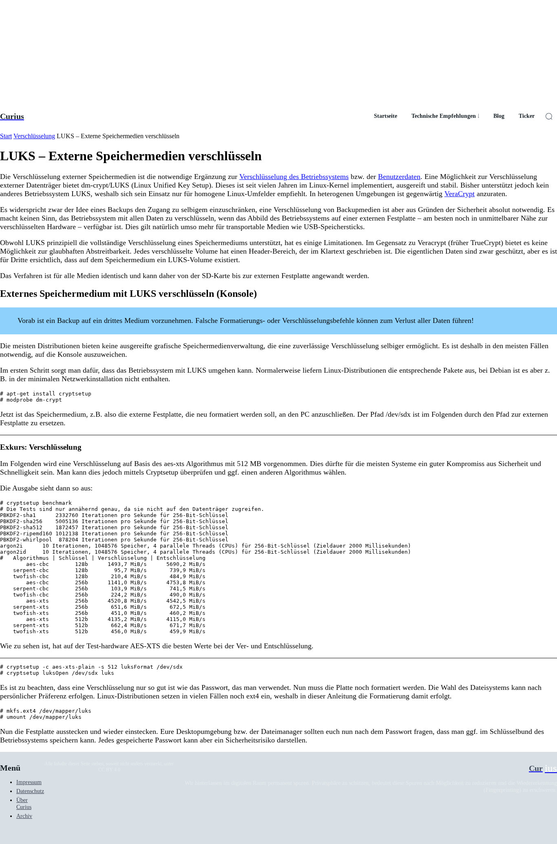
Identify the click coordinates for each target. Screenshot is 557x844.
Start (6, 136)
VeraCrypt (459, 194)
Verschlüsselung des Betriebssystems (294, 176)
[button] (549, 116)
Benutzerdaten (399, 176)
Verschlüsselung (34, 136)
